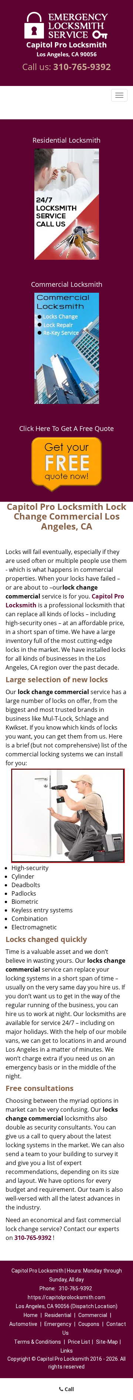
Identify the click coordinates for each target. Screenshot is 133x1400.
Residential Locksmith (66, 140)
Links (67, 1351)
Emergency (57, 1324)
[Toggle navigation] (119, 95)
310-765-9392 (82, 66)
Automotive (23, 1324)
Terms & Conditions (37, 1342)
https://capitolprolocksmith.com (66, 1297)
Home (31, 1315)
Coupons (88, 1324)
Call (68, 1389)
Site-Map (107, 1342)
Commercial (92, 1315)
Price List (79, 1342)
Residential (58, 1315)
